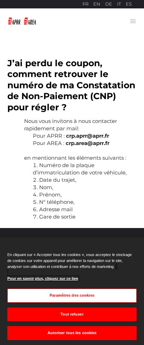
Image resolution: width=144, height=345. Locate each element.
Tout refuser (71, 314)
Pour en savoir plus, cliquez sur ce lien (42, 278)
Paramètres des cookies (72, 295)
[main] (72, 291)
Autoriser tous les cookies (72, 333)
